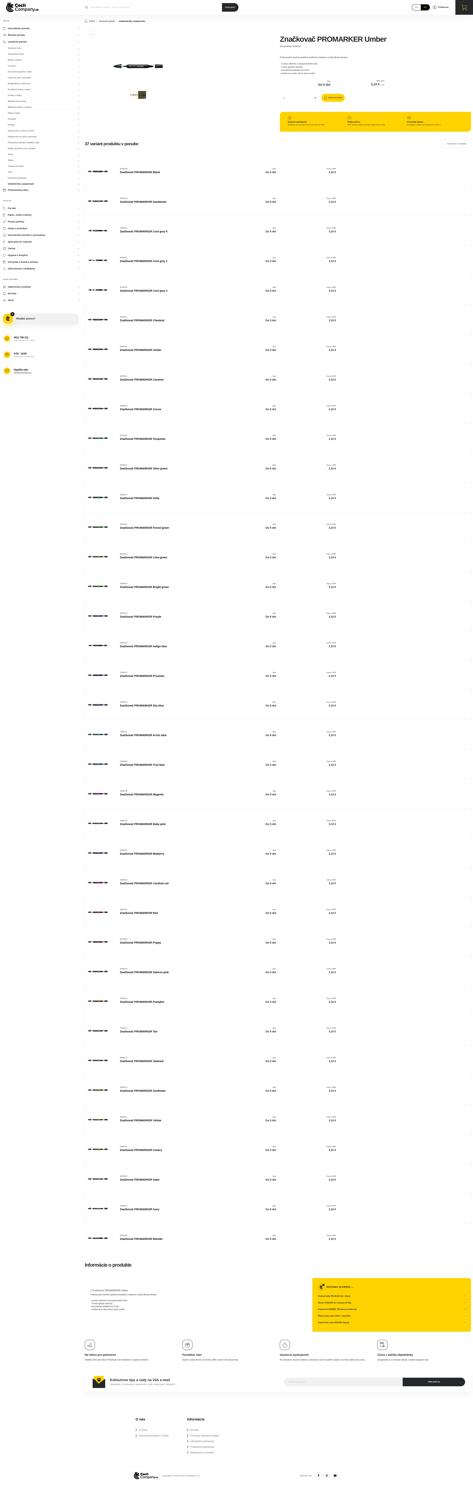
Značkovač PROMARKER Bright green (144, 587)
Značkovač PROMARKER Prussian (142, 675)
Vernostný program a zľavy (154, 1435)
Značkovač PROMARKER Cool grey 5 (143, 231)
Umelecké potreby (107, 21)
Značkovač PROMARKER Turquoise (142, 438)
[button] (185, 44)
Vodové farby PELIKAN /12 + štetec (334, 1296)
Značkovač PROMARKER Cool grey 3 (143, 290)
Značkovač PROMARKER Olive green (143, 468)
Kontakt (194, 1430)
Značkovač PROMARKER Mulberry (142, 853)
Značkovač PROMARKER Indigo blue (143, 646)
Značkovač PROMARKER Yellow (140, 1120)
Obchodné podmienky (202, 1441)
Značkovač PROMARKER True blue (142, 764)
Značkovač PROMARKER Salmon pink (144, 972)
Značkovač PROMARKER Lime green (143, 557)
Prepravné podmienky (202, 1447)
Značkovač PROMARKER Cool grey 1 (143, 261)
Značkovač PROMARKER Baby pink (143, 824)
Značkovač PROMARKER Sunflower (143, 1090)
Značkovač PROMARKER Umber (140, 350)
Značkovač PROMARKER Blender (141, 1238)
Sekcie (91, 21)
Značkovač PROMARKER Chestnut (142, 320)
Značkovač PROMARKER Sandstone (143, 201)
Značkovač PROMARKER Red (139, 913)
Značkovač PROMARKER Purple (140, 616)
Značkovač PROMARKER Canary (141, 1150)
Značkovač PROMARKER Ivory (139, 1209)
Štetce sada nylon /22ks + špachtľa (334, 1316)
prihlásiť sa (434, 1382)
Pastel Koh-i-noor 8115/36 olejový (333, 1322)
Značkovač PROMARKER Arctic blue (143, 735)
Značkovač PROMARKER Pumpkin (142, 1001)
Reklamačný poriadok (202, 1452)
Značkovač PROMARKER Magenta (142, 794)
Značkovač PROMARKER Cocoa (140, 409)
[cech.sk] (22, 7)
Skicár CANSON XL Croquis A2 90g (334, 1303)
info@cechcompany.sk (22, 373)
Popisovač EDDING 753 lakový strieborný (337, 1309)
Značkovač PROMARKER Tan (138, 1031)
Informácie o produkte (456, 144)
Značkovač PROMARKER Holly (139, 498)
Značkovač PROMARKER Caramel (142, 379)
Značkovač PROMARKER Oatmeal (141, 1061)
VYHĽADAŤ (230, 7)
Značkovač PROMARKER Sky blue (142, 705)
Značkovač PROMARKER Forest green (144, 527)
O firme (143, 1430)
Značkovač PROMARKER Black (140, 172)
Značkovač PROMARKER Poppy (140, 942)
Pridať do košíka (335, 98)
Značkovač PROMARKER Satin (139, 1179)
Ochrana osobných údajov (204, 1435)
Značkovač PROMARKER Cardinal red (144, 883)
